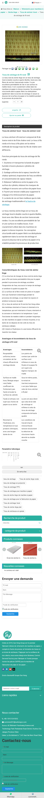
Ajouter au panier (15, 115)
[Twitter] (13, 669)
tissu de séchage (9, 479)
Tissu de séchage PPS (11, 487)
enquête (15, 110)
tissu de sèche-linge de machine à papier (18, 495)
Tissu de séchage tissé (11, 503)
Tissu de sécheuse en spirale (13, 511)
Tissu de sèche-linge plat (12, 507)
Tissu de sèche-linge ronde (29, 479)
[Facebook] (3, 669)
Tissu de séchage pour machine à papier (17, 491)
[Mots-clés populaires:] (40, 523)
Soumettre (10, 614)
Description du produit (12, 126)
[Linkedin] (7, 669)
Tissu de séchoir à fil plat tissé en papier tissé (30, 558)
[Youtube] (10, 669)
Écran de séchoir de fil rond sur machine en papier (14, 558)
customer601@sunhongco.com (15, 722)
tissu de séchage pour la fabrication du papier (19, 499)
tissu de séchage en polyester (14, 483)
